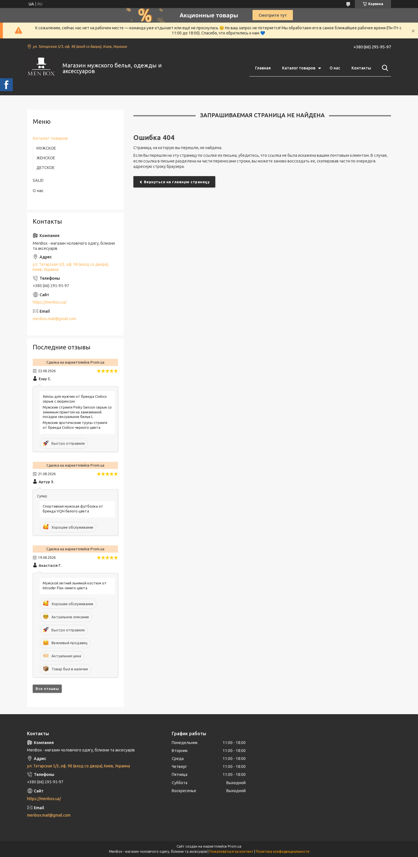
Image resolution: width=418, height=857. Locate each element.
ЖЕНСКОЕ (45, 158)
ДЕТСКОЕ (45, 167)
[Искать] (384, 68)
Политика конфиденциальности (282, 851)
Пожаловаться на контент (231, 851)
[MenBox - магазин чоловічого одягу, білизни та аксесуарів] (41, 68)
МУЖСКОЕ (46, 148)
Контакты (361, 68)
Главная (263, 68)
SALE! (38, 180)
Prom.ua (234, 846)
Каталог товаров (298, 68)
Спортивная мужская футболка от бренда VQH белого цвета (73, 508)
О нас (335, 68)
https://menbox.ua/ (50, 302)
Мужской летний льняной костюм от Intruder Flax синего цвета (75, 585)
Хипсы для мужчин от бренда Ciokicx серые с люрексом (75, 398)
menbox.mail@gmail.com (54, 318)
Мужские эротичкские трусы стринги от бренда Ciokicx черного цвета (75, 425)
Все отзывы (47, 689)
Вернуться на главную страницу (177, 182)
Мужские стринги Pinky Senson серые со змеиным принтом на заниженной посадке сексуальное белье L (77, 412)
